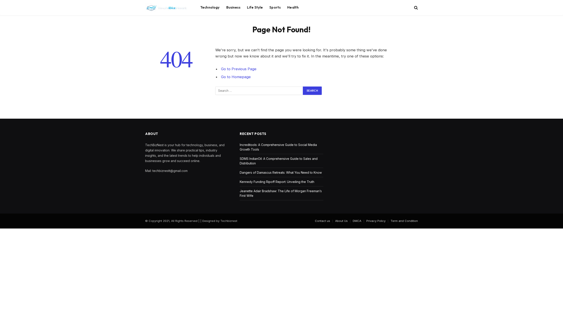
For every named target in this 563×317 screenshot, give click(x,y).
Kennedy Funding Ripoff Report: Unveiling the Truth (277, 182)
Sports (275, 7)
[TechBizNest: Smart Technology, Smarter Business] (167, 7)
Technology (210, 7)
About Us (341, 221)
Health (293, 7)
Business (233, 7)
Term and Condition (404, 221)
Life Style (255, 7)
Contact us (322, 221)
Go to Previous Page (238, 69)
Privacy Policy (376, 221)
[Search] (415, 8)
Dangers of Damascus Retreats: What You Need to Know (281, 172)
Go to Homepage (236, 77)
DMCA (357, 221)
